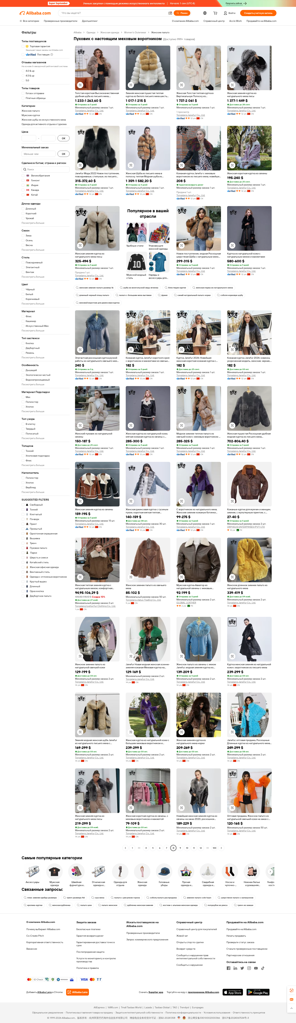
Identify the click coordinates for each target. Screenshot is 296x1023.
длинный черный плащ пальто (94, 295)
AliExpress (99, 1007)
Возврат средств (185, 948)
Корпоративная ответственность (44, 942)
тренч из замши (245, 905)
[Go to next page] (221, 848)
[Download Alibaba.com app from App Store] (233, 992)
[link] (291, 990)
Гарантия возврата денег (90, 935)
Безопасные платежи (88, 929)
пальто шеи (86, 905)
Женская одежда (109, 32)
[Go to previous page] (125, 848)
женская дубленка (61, 905)
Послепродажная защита (90, 951)
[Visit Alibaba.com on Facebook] (228, 968)
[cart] (216, 13)
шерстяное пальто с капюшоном (237, 897)
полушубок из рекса (217, 905)
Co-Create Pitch (35, 935)
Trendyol (184, 1007)
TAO (174, 1007)
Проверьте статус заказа (240, 942)
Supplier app (156, 992)
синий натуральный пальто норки (194, 295)
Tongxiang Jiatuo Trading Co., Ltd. (143, 600)
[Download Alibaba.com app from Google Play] (258, 992)
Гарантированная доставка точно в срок (95, 944)
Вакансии (31, 948)
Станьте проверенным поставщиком (246, 948)
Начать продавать (236, 935)
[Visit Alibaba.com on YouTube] (256, 968)
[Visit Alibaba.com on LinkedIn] (235, 968)
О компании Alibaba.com (40, 922)
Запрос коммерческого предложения (147, 939)
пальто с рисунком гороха (127, 897)
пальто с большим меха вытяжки (135, 295)
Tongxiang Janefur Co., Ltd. (89, 110)
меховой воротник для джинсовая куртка (99, 303)
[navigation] (46, 440)
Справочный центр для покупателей (196, 929)
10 (187, 848)
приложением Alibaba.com (203, 992)
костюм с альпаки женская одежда (180, 905)
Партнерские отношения (240, 955)
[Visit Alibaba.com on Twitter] (242, 968)
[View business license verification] (179, 1018)
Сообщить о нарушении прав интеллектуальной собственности (195, 957)
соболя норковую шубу (231, 295)
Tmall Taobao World (131, 1007)
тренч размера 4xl (76, 897)
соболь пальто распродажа (163, 897)
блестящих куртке (177, 287)
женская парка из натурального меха (214, 287)
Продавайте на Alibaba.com (241, 929)
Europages (198, 1007)
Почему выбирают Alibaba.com (43, 929)
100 (214, 848)
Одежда (91, 32)
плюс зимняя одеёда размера (42, 897)
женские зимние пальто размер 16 (96, 287)
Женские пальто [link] (160, 32)
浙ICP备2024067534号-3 (235, 1017)
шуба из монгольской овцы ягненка (140, 287)
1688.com (113, 1007)
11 (194, 848)
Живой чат (182, 935)
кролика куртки (34, 905)
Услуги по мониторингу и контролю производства (96, 960)
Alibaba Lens (44, 992)
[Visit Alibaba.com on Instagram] (249, 968)
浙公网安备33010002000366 (204, 1017)
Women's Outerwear (135, 32)
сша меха (99, 897)
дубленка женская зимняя (140, 905)
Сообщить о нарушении (189, 965)
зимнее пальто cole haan (199, 897)
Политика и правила (87, 968)
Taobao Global (162, 1007)
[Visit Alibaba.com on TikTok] (263, 968)
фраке (164, 295)
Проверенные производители (143, 933)
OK (63, 138)
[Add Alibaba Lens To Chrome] (77, 992)
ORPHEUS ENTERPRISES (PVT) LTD (246, 526)
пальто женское (109, 905)
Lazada (148, 1007)
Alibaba (77, 32)
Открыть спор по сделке (190, 942)
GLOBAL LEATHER (186, 602)
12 (201, 848)
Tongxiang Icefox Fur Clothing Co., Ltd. (95, 606)
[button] (170, 13)
